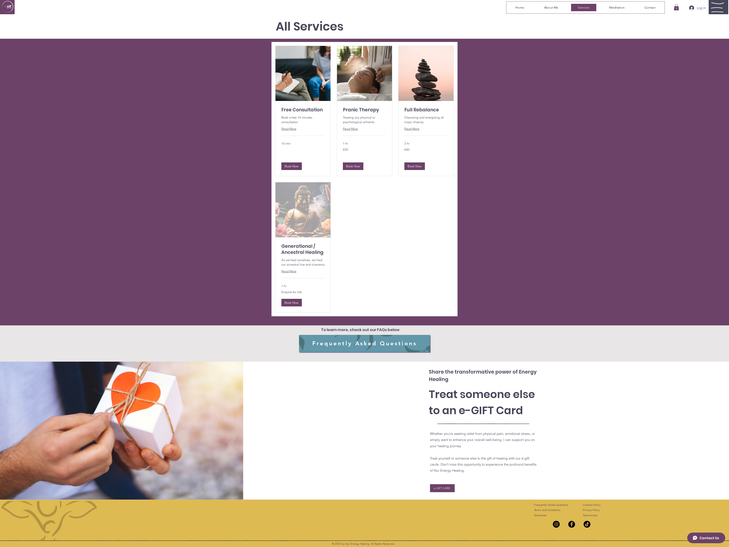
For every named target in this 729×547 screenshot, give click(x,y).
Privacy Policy (591, 510)
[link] (303, 110)
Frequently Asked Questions (551, 505)
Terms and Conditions (547, 510)
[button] (676, 7)
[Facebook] (571, 524)
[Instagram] (556, 524)
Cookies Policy (591, 505)
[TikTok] (587, 524)
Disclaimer (540, 515)
